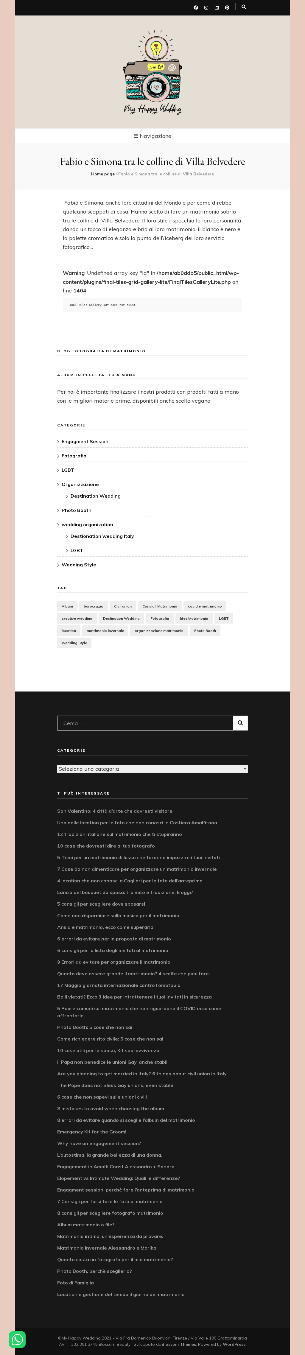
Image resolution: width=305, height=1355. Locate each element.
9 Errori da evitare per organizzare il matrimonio (113, 962)
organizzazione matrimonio (159, 630)
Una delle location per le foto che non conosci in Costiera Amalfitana (137, 823)
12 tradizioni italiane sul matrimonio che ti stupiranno (119, 834)
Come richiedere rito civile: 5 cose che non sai (110, 1039)
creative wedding (77, 618)
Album (67, 606)
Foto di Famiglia (75, 1283)
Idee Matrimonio (194, 618)
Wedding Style (79, 565)
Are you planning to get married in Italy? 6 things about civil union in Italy (142, 1074)
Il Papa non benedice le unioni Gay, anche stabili (113, 1062)
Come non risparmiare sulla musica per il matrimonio (118, 915)
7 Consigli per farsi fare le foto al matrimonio (110, 1201)
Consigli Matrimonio (159, 606)
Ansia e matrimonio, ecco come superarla (105, 927)
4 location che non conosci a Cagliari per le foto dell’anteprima (130, 881)
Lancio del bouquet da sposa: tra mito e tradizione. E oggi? (125, 892)
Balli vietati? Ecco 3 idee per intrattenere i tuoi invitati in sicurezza (134, 997)
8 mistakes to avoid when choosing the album (110, 1108)
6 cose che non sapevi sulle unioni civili (102, 1097)
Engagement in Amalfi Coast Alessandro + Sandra (116, 1166)
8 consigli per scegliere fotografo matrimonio (110, 1213)
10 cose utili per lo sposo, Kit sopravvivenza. (109, 1050)
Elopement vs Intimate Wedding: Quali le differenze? (118, 1178)
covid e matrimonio (205, 606)
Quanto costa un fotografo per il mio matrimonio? (115, 1259)
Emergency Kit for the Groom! (91, 1132)
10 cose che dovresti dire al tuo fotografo (106, 846)
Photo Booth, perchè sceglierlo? (94, 1271)
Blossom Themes (178, 1344)
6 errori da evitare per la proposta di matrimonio (114, 939)
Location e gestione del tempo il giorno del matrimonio (121, 1294)
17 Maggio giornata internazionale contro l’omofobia (118, 985)
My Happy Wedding (152, 109)
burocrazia (93, 606)
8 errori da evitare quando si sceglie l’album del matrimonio (126, 1120)
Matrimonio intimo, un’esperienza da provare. (110, 1236)
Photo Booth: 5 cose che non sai (94, 1027)
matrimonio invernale (105, 630)
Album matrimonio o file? (86, 1225)
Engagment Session (85, 441)
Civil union (123, 606)
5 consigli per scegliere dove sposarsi (101, 904)
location (69, 630)
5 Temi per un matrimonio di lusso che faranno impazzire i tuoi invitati (138, 857)
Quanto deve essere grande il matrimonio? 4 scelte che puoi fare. (133, 973)
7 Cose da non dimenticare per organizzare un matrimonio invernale (137, 869)
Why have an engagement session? (99, 1143)
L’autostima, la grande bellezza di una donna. (109, 1155)
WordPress (234, 1344)
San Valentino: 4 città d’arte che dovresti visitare (114, 811)
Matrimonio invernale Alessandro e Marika (106, 1248)
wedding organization (87, 524)
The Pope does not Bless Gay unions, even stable (115, 1085)
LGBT (68, 470)
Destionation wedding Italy (102, 536)
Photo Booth (76, 510)
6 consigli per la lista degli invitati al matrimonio (112, 950)
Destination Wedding (96, 496)
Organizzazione (80, 484)
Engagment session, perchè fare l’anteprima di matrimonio (125, 1190)
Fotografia (74, 456)
